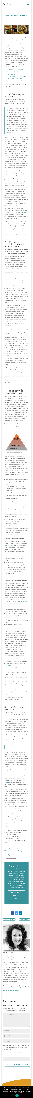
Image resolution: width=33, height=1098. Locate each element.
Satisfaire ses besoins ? (15, 81)
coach (23, 823)
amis (7, 558)
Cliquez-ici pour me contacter (11, 990)
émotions (7, 782)
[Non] (31, 1092)
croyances (25, 181)
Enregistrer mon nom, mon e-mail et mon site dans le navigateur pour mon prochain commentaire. (16, 1047)
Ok (17, 1095)
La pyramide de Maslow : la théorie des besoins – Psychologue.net (16, 853)
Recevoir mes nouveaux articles (16, 895)
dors (8, 493)
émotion (11, 772)
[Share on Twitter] (16, 914)
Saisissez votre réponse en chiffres (13, 1053)
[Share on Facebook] (12, 914)
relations (6, 545)
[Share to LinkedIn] (20, 914)
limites (19, 347)
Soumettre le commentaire (17, 1064)
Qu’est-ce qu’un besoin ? (16, 69)
